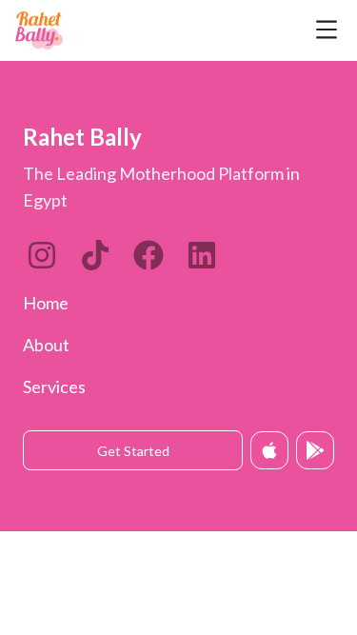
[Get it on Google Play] (315, 450)
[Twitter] (148, 255)
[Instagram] (42, 255)
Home (46, 302)
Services (54, 386)
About (46, 344)
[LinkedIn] (95, 255)
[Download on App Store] (269, 450)
